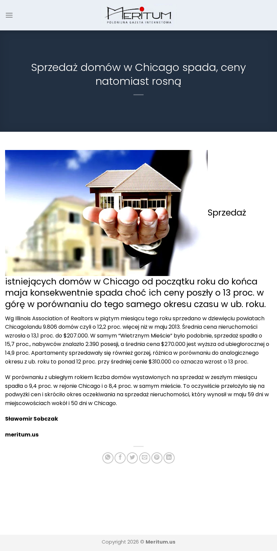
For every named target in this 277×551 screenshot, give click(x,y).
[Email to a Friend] (144, 458)
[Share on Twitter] (132, 458)
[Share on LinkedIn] (169, 458)
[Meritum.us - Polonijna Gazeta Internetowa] (138, 15)
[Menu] (9, 15)
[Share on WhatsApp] (108, 458)
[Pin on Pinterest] (156, 458)
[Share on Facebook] (120, 458)
